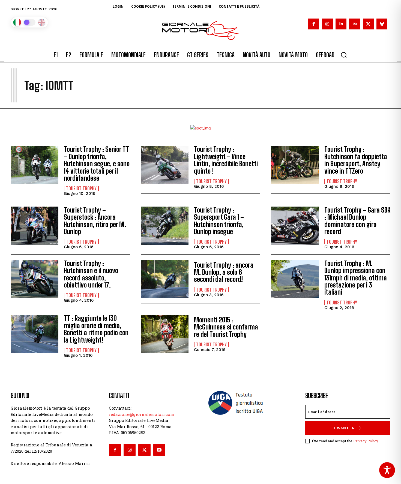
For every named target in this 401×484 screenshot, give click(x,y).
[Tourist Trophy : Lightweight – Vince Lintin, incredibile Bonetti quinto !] (164, 165)
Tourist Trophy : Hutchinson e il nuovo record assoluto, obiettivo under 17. (91, 274)
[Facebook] (313, 24)
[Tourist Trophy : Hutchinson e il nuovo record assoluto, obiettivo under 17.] (34, 279)
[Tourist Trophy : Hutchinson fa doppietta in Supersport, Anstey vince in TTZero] (295, 165)
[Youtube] (159, 450)
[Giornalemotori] (200, 31)
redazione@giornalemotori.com (141, 414)
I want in (344, 428)
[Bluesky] (381, 24)
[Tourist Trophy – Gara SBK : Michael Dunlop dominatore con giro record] (295, 226)
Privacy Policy (365, 440)
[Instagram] (327, 24)
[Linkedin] (341, 24)
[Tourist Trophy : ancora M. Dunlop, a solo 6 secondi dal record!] (164, 279)
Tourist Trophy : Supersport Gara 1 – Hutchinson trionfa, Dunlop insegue (219, 220)
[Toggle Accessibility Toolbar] (387, 470)
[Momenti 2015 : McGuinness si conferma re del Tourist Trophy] (164, 334)
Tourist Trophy (81, 188)
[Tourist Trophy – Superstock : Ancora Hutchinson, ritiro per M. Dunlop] (34, 226)
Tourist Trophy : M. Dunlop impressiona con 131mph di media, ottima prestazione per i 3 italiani (355, 277)
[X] (368, 24)
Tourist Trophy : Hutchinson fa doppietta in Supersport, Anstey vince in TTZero (355, 160)
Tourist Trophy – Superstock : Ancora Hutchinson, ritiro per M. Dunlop (95, 220)
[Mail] (354, 24)
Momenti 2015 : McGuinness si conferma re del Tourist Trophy (226, 327)
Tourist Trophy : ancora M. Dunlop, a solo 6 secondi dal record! (223, 272)
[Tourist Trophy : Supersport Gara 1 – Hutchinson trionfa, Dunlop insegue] (164, 226)
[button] (343, 54)
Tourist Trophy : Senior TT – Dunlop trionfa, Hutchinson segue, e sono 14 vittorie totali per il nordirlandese (97, 163)
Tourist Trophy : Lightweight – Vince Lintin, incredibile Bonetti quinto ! (226, 160)
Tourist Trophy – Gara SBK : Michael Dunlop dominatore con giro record (357, 220)
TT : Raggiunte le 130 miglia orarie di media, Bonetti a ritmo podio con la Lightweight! (96, 329)
